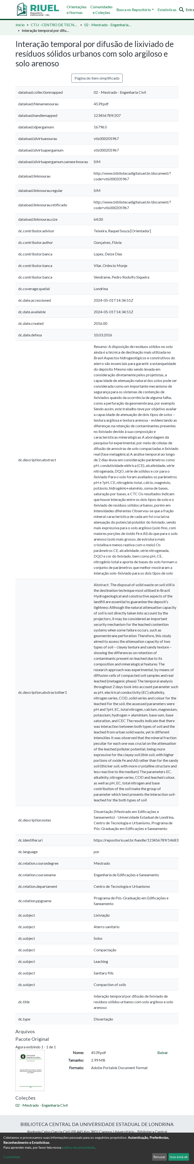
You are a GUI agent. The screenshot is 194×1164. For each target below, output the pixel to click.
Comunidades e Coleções (101, 9)
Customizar (11, 1157)
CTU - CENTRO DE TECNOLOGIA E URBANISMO (54, 24)
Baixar (162, 1052)
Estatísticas (167, 9)
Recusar (159, 1157)
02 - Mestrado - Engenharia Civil (108, 24)
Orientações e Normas (77, 9)
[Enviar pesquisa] (181, 10)
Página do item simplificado (97, 78)
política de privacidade (78, 1147)
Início (20, 24)
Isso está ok (179, 1157)
